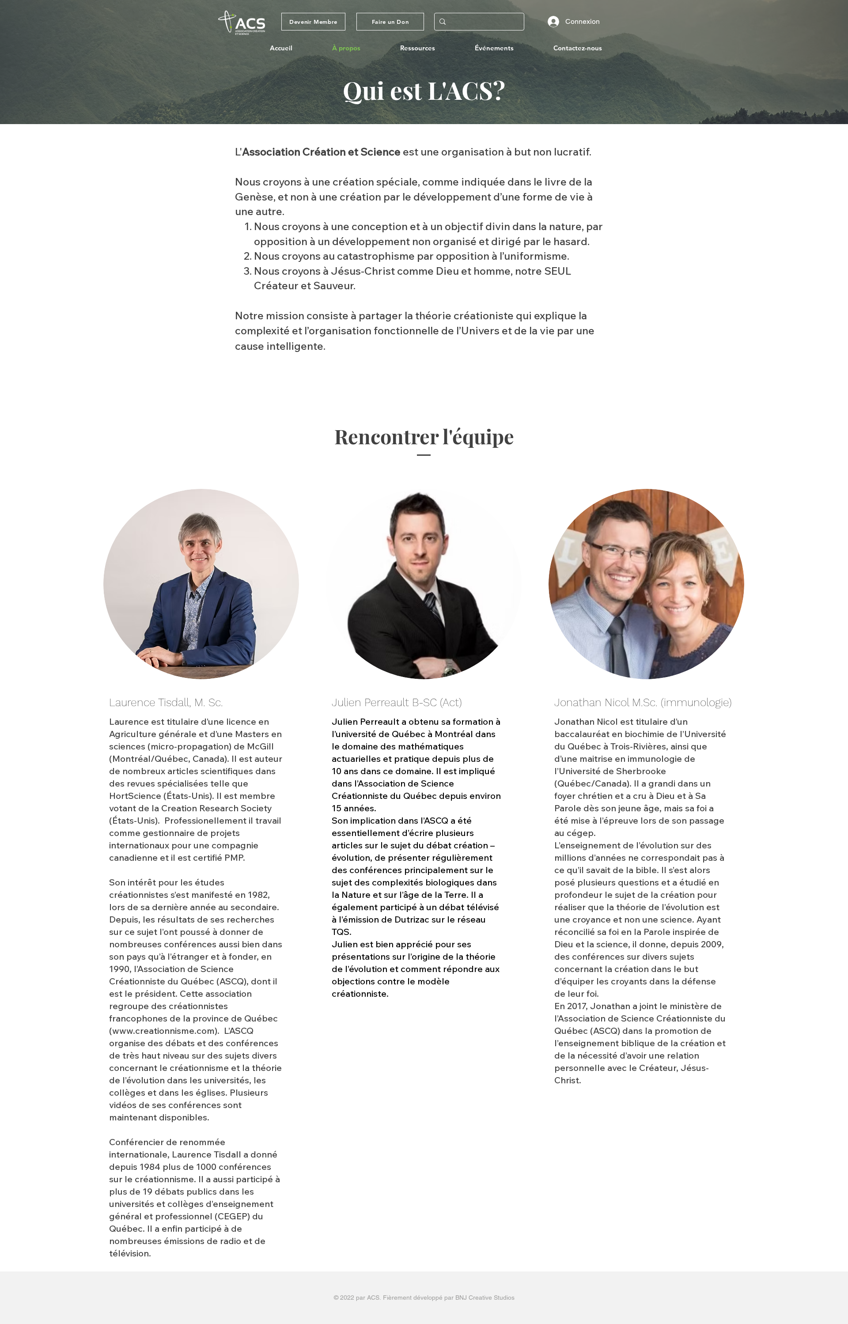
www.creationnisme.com (163, 1030)
